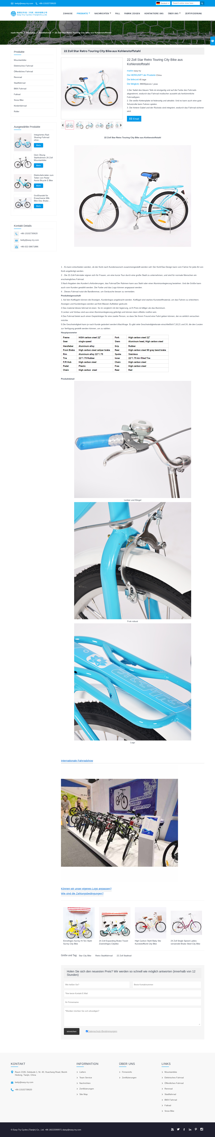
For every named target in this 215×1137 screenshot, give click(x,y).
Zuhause (68, 13)
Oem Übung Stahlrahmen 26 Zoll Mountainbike (43, 158)
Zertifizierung (193, 13)
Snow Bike (19, 100)
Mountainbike (20, 60)
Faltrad (17, 94)
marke (130, 70)
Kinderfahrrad (20, 106)
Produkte (82, 13)
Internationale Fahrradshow (77, 760)
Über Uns (173, 13)
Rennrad (18, 77)
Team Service (85, 1077)
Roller (16, 111)
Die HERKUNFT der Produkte (141, 75)
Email (134, 118)
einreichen (71, 1031)
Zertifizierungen (86, 1089)
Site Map (83, 1094)
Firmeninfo (127, 1072)
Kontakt (18, 1063)
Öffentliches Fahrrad (23, 71)
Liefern (82, 1072)
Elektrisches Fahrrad (23, 66)
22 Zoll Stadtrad (124, 955)
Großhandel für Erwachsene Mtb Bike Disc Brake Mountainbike (41, 198)
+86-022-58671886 (29, 247)
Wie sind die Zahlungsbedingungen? (82, 893)
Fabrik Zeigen (132, 13)
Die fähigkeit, (133, 84)
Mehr (38, 145)
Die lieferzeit (133, 79)
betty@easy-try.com (24, 3)
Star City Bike (85, 955)
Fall (117, 13)
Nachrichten (101, 13)
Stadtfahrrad (45, 32)
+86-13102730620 (47, 3)
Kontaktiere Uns (154, 13)
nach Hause (17, 32)
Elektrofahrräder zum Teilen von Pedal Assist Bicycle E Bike (44, 178)
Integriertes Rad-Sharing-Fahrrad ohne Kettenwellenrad (42, 137)
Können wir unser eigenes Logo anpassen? (86, 888)
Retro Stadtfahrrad (104, 955)
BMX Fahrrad (20, 88)
